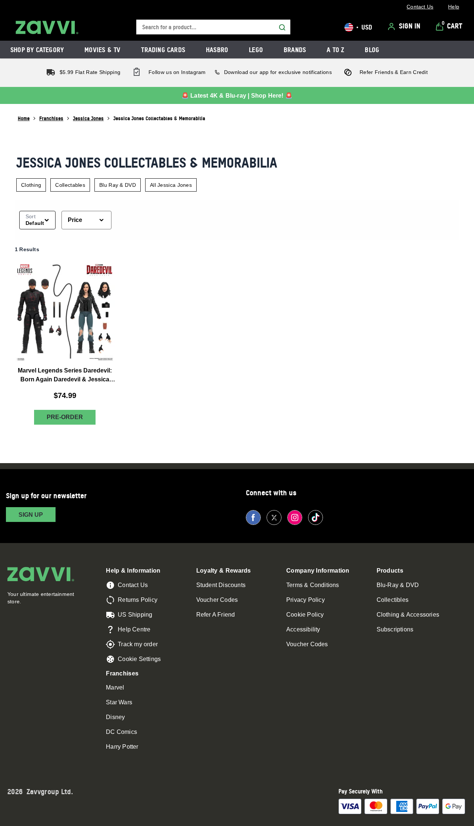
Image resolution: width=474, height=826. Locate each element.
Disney (115, 717)
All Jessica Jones (171, 185)
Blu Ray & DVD (117, 185)
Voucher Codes (217, 600)
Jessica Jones (88, 118)
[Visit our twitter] (274, 517)
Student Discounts (221, 585)
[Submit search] (282, 27)
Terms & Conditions (312, 585)
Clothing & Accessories (408, 614)
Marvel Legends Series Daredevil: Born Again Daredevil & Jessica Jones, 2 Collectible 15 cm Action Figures (65, 375)
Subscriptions (395, 629)
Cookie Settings (139, 659)
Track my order (138, 644)
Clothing (31, 185)
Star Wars (119, 702)
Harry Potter (122, 747)
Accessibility (303, 629)
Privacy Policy (305, 600)
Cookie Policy (305, 614)
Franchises (51, 118)
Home (24, 118)
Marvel (115, 687)
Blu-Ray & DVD (398, 585)
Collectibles (392, 600)
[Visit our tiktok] (315, 517)
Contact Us (133, 585)
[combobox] (213, 27)
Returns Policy (137, 600)
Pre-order (65, 417)
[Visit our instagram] (294, 517)
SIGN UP (31, 515)
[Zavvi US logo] (47, 27)
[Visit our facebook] (253, 517)
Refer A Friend (215, 614)
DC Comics (121, 732)
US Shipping (135, 614)
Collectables (70, 185)
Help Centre (134, 629)
